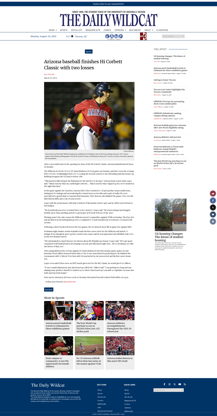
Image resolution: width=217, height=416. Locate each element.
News (52, 30)
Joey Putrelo (49, 74)
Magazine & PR (93, 30)
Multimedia (135, 30)
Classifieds (162, 30)
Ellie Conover (158, 83)
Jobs (99, 407)
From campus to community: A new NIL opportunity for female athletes (57, 362)
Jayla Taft (156, 61)
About (147, 30)
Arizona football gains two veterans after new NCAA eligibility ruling (170, 126)
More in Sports (54, 298)
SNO (118, 414)
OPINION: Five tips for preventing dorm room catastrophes (169, 102)
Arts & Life (76, 30)
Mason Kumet (158, 168)
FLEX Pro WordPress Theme (106, 414)
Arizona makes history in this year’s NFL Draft (120, 359)
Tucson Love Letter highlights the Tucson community (169, 90)
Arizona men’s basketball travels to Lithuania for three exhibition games (170, 69)
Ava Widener (157, 140)
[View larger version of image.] (89, 116)
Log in (123, 414)
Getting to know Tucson (165, 80)
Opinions (119, 30)
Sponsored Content (105, 411)
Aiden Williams (158, 107)
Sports (63, 30)
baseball (48, 289)
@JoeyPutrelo (69, 281)
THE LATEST (160, 49)
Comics (107, 30)
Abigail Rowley (158, 119)
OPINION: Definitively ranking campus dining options (167, 114)
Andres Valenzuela (159, 130)
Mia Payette (157, 95)
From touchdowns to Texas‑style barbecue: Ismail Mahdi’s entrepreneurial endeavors (169, 149)
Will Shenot (157, 73)
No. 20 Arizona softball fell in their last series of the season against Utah (89, 361)
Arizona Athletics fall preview (167, 137)
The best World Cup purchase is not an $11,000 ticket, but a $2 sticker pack (170, 163)
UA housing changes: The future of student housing (169, 237)
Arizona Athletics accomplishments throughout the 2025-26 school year (119, 327)
